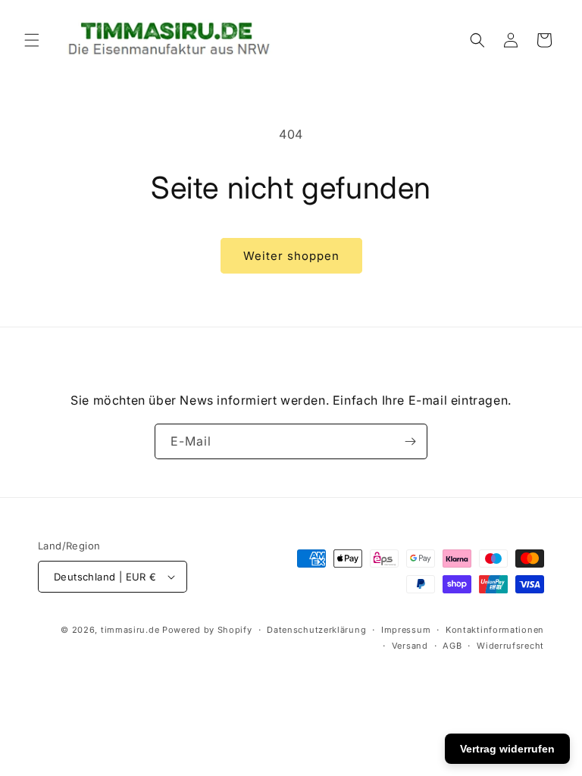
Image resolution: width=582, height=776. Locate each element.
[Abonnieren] (410, 441)
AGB (452, 645)
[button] (31, 40)
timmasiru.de (130, 629)
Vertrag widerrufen (507, 749)
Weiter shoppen (291, 256)
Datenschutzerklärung (316, 629)
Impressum (405, 629)
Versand (410, 645)
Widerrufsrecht (510, 645)
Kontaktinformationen (495, 629)
